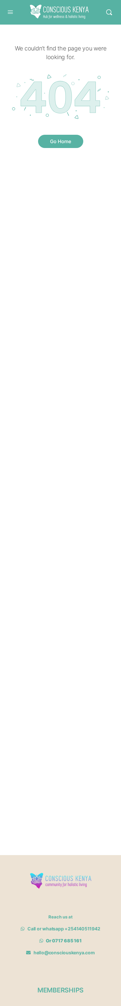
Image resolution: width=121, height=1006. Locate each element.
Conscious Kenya (57, 7)
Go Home (60, 141)
